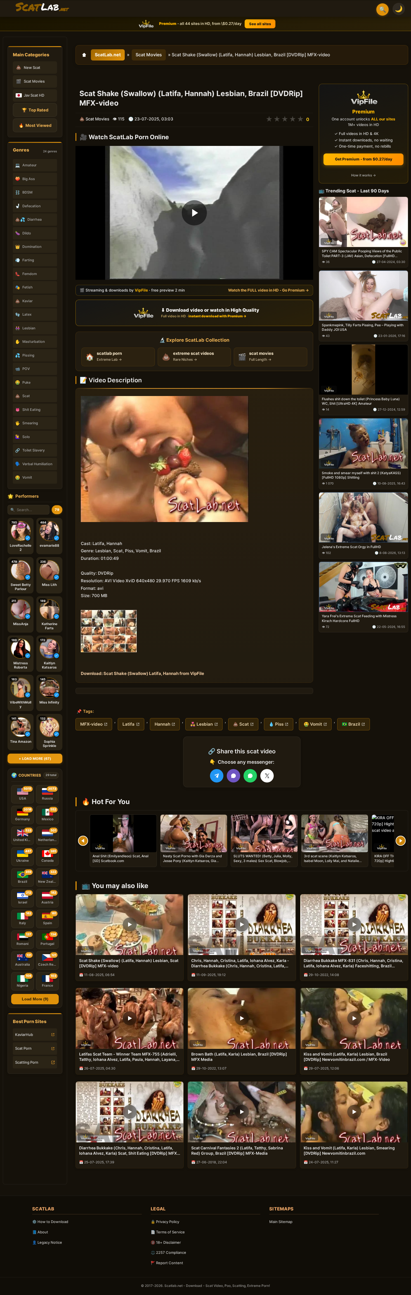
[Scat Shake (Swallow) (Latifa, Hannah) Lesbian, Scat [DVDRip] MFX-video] (129, 924)
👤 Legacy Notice (47, 1242)
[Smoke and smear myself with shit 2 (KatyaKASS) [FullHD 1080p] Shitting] (363, 443)
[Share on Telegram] (216, 775)
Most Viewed (35, 125)
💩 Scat (241, 724)
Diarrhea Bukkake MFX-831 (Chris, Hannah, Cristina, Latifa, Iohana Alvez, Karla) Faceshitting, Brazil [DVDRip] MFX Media (353, 963)
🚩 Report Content (167, 1263)
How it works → (363, 175)
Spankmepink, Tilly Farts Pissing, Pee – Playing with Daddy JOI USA (362, 327)
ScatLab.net (108, 54)
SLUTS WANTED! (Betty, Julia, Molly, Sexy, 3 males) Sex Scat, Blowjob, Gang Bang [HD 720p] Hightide (262, 860)
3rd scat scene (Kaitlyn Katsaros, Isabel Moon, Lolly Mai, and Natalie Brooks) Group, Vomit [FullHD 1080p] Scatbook (333, 863)
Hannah (162, 724)
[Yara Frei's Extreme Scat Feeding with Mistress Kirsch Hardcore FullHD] (363, 587)
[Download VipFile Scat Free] (42, 7)
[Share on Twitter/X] (267, 775)
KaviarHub (24, 1034)
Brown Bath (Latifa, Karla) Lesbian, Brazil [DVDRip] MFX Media (239, 1057)
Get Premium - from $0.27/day (363, 159)
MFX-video (91, 724)
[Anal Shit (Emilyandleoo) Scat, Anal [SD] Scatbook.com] (123, 833)
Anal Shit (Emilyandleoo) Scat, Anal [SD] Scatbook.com (120, 858)
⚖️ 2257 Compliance (168, 1252)
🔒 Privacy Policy (165, 1221)
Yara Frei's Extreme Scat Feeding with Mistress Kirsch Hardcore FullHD (359, 618)
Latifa (128, 724)
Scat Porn (23, 1048)
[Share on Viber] (233, 775)
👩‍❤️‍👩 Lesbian (201, 724)
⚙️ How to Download (50, 1221)
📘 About (40, 1232)
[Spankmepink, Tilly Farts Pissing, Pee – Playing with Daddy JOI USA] (363, 296)
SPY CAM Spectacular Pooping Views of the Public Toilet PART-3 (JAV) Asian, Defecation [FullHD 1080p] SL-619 (362, 253)
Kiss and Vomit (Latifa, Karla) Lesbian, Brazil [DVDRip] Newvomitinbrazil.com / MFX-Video (347, 1057)
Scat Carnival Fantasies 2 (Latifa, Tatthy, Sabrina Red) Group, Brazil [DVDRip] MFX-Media (237, 1150)
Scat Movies (149, 54)
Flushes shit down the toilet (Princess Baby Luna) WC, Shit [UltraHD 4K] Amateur (361, 401)
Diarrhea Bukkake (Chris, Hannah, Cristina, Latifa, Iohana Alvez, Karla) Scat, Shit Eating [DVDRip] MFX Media (128, 1150)
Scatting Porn (26, 1062)
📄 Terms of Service (168, 1232)
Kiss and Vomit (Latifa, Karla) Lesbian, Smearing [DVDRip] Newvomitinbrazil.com (349, 1150)
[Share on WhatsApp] (250, 775)
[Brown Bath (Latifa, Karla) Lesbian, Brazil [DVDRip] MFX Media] (242, 1018)
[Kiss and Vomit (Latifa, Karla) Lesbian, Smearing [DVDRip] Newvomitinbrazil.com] (354, 1112)
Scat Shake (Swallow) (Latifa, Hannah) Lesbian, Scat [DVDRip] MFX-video (128, 963)
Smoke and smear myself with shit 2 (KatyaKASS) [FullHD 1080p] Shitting (361, 475)
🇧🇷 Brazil (351, 724)
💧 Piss (276, 724)
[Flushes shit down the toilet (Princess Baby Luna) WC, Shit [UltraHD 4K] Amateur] (363, 370)
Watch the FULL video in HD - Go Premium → (268, 290)
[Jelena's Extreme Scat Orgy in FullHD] (363, 517)
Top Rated (35, 110)
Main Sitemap (280, 1221)
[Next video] (401, 841)
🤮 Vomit (313, 724)
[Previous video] (83, 841)
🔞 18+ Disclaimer (166, 1242)
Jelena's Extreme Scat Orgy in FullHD (351, 547)
